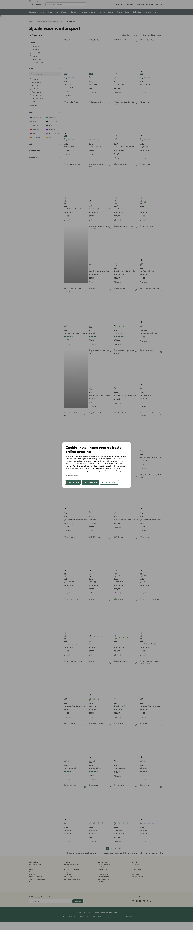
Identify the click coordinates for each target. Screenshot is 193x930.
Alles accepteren (73, 482)
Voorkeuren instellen (109, 482)
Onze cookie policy (72, 476)
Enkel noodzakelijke (90, 482)
